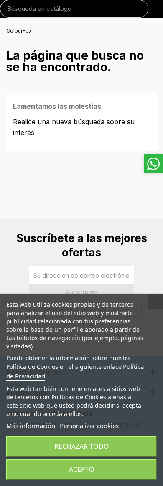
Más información (30, 425)
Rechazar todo (81, 446)
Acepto (81, 469)
